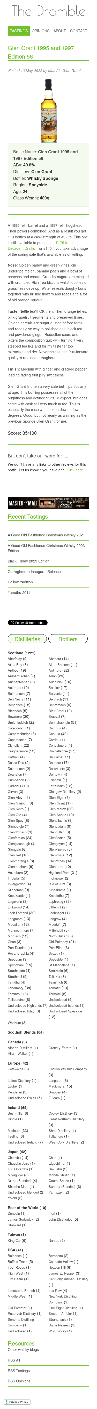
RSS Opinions (19, 1380)
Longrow (55, 918)
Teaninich (56, 982)
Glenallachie (58, 820)
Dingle (12, 1118)
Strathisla (56, 970)
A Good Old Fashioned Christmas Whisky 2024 (46, 534)
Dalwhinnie (57, 768)
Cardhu (54, 739)
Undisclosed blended (23, 1192)
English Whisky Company (68, 1068)
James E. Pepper (62, 1273)
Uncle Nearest (59, 1325)
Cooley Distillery (61, 1113)
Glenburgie (16, 826)
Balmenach (16, 693)
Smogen (55, 1092)
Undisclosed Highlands (25, 1005)
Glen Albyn (16, 797)
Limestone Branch (21, 1290)
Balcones (15, 1255)
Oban (12, 941)
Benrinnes (15, 704)
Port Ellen (56, 947)
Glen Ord (14, 814)
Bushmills (15, 1113)
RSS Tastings (19, 1370)
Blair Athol (56, 710)
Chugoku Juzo (19, 1163)
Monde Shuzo (59, 1174)
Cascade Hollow (61, 1261)
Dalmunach (16, 768)
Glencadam (58, 826)
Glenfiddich (57, 837)
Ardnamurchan (19, 675)
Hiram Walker (18, 1053)
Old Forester (17, 1307)
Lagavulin (15, 901)
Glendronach (17, 832)
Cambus (55, 728)
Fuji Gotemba (18, 1168)
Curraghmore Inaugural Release (34, 571)
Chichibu (14, 1157)
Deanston (15, 774)
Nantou (54, 1240)
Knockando (16, 895)
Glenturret (56, 866)
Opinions (40, 30)
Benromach (57, 704)
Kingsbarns (57, 889)
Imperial (14, 878)
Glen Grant (72, 70)
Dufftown (55, 774)
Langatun (55, 1080)
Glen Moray (57, 808)
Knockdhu (56, 895)
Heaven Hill (57, 1267)
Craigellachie (58, 750)
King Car (14, 1240)
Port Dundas (17, 947)
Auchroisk (56, 681)
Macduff (55, 924)
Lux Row (55, 1290)
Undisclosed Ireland (22, 1142)
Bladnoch (15, 710)
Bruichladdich (18, 722)
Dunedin (14, 1213)
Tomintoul (15, 993)
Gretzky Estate (60, 1047)
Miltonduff (56, 930)
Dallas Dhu (16, 762)
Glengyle (14, 849)
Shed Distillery (59, 1130)
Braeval (54, 716)
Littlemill (55, 907)
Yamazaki (56, 1192)
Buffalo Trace (17, 1261)
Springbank (16, 964)
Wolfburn (14, 1022)
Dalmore (55, 762)
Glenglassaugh (19, 843)
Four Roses (16, 1267)
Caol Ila (54, 733)
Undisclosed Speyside (65, 1011)
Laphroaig (56, 901)
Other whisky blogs (23, 1349)
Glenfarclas (16, 837)
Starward (14, 1224)
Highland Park (59, 872)
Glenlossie (56, 854)
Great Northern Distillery (67, 1118)
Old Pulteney (58, 941)
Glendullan (56, 832)
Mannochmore (18, 930)
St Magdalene (59, 964)
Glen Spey (16, 820)
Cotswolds (15, 1068)
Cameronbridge (19, 733)
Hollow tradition (20, 581)
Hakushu (55, 1168)
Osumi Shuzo (59, 1180)
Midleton (14, 1130)
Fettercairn (57, 785)
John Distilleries (60, 1219)
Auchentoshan (18, 681)
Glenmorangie (18, 860)
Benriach (55, 699)
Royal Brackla (18, 953)
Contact (78, 30)
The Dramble (49, 10)
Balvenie (55, 693)
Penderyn (15, 1092)
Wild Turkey (57, 1331)
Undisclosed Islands (64, 1005)
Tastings (19, 30)
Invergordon (16, 883)
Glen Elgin (56, 797)
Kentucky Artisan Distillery (68, 1278)
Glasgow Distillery (62, 791)
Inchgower (56, 878)
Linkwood (15, 907)
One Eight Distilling (63, 1307)
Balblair (54, 687)
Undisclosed (58, 999)
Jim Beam (15, 1278)
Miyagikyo (16, 1174)
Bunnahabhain (59, 722)
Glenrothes (57, 860)
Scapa (53, 953)
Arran (53, 675)
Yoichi (12, 1197)
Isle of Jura (57, 883)
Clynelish (14, 745)
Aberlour (55, 658)
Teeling (13, 1136)
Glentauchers (18, 866)
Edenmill (55, 779)
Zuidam (54, 1097)
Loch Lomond (18, 912)
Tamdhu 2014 (19, 592)
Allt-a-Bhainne (59, 664)
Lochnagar (56, 912)
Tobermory (16, 987)
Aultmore (14, 687)
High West (16, 1273)
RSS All (14, 1360)
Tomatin (55, 987)
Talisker (54, 976)
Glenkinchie (57, 849)
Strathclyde (16, 970)
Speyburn (15, 959)
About (60, 30)
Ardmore (55, 670)
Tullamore (56, 1136)
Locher (13, 1086)
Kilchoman (16, 889)
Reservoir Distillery (22, 1313)
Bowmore (15, 716)
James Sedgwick (20, 1219)
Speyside (56, 959)
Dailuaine (55, 756)
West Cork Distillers (63, 1142)
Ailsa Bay (15, 664)
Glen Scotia (57, 814)
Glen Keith (16, 808)
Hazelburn (15, 872)
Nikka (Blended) (20, 1180)
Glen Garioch (17, 803)
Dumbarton (16, 779)
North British (58, 935)
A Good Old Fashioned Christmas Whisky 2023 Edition (46, 548)
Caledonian (16, 728)
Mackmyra (56, 1086)
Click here (75, 469)
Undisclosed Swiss (22, 1097)
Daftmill (13, 756)
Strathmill (15, 976)
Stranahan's (57, 1319)
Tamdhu (14, 982)
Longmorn (15, 918)
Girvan (13, 791)
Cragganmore (18, 750)
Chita (52, 1157)
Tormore (55, 993)
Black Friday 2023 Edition (28, 560)
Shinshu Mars (18, 1186)
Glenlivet (14, 854)
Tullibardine (16, 999)
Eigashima (56, 1163)
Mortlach (14, 935)
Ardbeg (13, 670)
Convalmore (57, 745)
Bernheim (56, 1255)
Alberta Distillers (20, 1047)
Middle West (17, 1296)
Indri (52, 1213)
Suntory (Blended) (62, 1186)
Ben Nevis (15, 699)
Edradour (14, 785)
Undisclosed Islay (21, 1011)
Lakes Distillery (19, 1080)
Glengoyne (57, 843)
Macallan (14, 924)
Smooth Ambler (60, 1313)
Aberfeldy (15, 658)
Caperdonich (17, 739)
